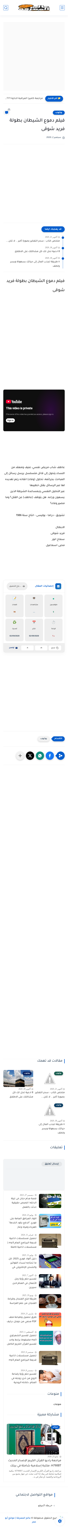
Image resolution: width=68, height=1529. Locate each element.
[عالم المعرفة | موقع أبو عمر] (34, 7)
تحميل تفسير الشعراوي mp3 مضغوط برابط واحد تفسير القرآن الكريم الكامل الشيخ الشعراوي (21, 1340)
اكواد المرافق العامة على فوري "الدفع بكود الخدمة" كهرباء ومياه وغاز (22, 1223)
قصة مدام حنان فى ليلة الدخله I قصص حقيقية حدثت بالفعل (23, 1203)
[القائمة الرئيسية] (62, 7)
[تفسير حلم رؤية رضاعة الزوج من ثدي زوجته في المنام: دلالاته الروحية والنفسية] (50, 1376)
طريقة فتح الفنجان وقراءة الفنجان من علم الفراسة (22, 1301)
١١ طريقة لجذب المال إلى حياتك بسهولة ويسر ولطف (35, 264)
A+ (41, 648)
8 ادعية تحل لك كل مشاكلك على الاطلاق (37, 251)
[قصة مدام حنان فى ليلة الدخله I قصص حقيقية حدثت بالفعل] (50, 1201)
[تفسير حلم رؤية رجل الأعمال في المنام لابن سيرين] (50, 1281)
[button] (50, 756)
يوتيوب (58, 112)
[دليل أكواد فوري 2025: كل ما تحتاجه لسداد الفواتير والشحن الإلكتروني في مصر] (50, 1261)
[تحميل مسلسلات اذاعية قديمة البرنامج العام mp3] (50, 1358)
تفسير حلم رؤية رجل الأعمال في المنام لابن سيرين (24, 1283)
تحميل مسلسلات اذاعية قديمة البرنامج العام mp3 (22, 1358)
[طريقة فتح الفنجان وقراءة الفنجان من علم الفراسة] (50, 1301)
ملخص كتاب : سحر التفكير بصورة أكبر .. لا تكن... (33, 241)
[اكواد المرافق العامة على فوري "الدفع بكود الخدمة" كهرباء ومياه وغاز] (50, 1221)
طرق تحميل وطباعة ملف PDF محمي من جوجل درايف (21, 1319)
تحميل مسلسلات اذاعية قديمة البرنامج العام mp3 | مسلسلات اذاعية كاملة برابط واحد (21, 1243)
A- (27, 648)
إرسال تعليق (52, 1164)
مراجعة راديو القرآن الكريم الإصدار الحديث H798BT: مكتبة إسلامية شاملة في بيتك (34, 1463)
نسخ (53, 648)
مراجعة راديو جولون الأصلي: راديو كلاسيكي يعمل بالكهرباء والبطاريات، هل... (24, 98)
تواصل (11, 648)
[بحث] (5, 7)
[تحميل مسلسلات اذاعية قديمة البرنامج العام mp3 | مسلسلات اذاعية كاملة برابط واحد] (50, 1241)
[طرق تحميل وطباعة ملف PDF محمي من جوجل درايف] (50, 1319)
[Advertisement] (34, 56)
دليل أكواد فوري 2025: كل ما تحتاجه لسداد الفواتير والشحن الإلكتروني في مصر (22, 1264)
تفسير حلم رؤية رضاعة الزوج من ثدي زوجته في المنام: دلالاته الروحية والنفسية (23, 1379)
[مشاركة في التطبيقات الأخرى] (20, 756)
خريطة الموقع (45, 1505)
